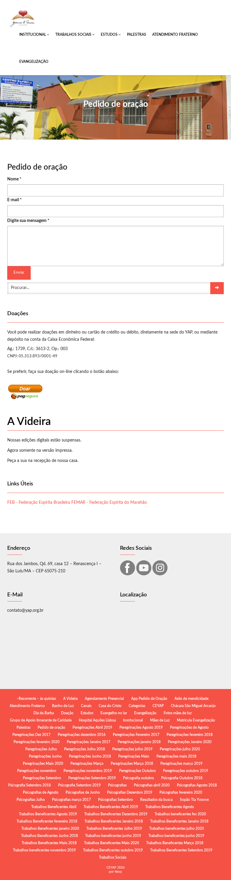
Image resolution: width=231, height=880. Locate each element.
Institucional (33, 34)
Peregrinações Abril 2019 (92, 727)
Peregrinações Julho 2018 (84, 749)
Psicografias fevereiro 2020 (180, 792)
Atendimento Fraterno (175, 34)
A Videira (70, 698)
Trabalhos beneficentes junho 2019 (113, 836)
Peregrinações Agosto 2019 (141, 727)
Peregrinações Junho (45, 756)
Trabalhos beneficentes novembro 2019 (44, 850)
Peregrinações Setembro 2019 (92, 778)
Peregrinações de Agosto (189, 727)
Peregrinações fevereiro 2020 (37, 742)
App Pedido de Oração (149, 698)
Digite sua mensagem (28, 221)
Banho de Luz (63, 706)
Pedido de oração (51, 727)
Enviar (19, 273)
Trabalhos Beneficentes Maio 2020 (111, 843)
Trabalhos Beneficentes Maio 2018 (49, 843)
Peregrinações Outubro (137, 771)
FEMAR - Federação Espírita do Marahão (109, 502)
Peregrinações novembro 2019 (87, 771)
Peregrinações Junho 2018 (90, 756)
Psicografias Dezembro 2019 (129, 792)
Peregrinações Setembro (42, 778)
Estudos (110, 34)
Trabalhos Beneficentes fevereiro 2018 (47, 821)
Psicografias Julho (31, 800)
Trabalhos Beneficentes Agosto (169, 807)
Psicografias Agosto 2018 (197, 785)
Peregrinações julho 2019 (132, 749)
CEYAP (158, 706)
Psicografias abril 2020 (152, 785)
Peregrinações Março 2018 (132, 763)
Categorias (137, 706)
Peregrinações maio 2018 (176, 756)
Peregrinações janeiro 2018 (139, 742)
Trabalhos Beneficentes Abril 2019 (111, 807)
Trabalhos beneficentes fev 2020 (180, 814)
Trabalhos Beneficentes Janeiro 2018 (114, 821)
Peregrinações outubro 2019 (185, 771)
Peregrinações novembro (36, 771)
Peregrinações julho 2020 (180, 749)
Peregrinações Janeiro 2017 (88, 742)
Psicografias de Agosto (40, 792)
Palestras (136, 34)
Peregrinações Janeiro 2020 (189, 742)
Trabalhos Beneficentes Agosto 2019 (48, 814)
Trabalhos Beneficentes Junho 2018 (49, 836)
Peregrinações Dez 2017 (31, 735)
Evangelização (33, 61)
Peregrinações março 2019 (181, 763)
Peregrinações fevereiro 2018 (190, 735)
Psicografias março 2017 (71, 800)
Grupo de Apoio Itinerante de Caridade (41, 720)
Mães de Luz (160, 720)
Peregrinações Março (86, 763)
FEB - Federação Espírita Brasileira (38, 502)
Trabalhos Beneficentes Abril (53, 807)
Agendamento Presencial (104, 698)
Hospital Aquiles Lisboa (97, 720)
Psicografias (117, 785)
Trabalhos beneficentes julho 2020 (176, 828)
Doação (67, 713)
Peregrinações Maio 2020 (43, 763)
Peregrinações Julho (41, 749)
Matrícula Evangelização (196, 720)
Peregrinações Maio (133, 756)
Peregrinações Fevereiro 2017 (136, 735)
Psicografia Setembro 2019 (79, 785)
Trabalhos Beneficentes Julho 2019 (114, 828)
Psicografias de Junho (83, 792)
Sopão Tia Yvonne (194, 800)
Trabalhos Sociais (73, 34)
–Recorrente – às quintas (36, 698)
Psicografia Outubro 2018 (181, 778)
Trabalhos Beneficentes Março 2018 (174, 843)
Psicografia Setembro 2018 (29, 785)
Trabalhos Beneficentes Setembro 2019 (181, 850)
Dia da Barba (43, 713)
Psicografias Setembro (115, 800)
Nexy (118, 871)
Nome (14, 179)
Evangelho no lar (113, 713)
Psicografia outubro (138, 778)
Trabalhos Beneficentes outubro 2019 (113, 850)
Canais (86, 706)
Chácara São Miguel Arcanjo (193, 706)
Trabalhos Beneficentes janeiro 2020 (50, 828)
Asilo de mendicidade (191, 698)
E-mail (14, 200)
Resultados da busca (156, 800)
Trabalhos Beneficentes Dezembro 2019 (115, 814)
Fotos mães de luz (178, 713)
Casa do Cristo (110, 706)
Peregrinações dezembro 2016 (82, 735)
